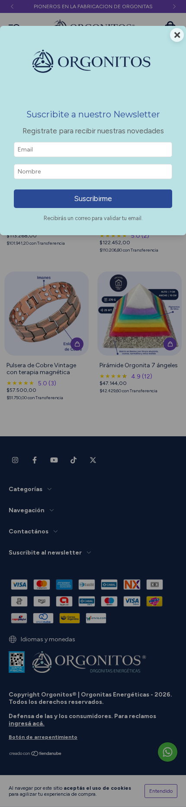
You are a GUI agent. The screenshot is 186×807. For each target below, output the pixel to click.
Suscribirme (93, 198)
